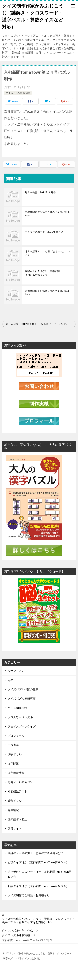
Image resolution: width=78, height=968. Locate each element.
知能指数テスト (17, 791)
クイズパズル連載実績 (18, 92)
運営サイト (15, 828)
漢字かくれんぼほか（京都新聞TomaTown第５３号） (42, 273)
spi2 (10, 680)
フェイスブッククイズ (22, 726)
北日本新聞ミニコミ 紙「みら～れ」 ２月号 (47, 253)
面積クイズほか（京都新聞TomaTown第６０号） (38, 862)
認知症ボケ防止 (17, 819)
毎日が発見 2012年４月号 (21, 324)
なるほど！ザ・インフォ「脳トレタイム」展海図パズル (58, 324)
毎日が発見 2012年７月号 (40, 192)
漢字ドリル (15, 754)
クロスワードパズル (20, 717)
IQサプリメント (17, 670)
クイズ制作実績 (17, 707)
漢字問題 (13, 763)
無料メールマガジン (20, 782)
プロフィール (16, 735)
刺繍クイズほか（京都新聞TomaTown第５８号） (38, 886)
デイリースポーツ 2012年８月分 (44, 231)
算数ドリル (15, 800)
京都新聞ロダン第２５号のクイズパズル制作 (47, 214)
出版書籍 (13, 745)
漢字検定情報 (16, 773)
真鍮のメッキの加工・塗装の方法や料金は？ (36, 853)
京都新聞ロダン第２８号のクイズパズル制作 (47, 293)
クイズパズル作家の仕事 (23, 689)
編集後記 (13, 810)
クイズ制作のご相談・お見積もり (29, 895)
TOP (38, 920)
